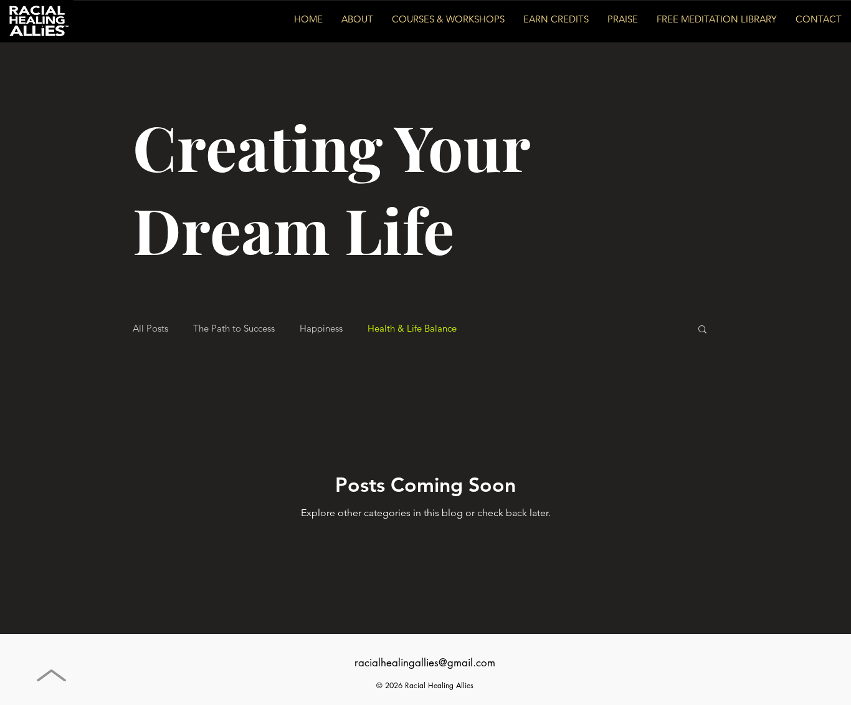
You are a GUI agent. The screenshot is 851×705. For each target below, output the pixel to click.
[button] (702, 330)
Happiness (321, 328)
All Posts (150, 328)
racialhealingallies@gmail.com (424, 662)
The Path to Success (234, 328)
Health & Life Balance (412, 328)
